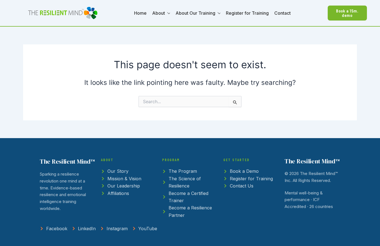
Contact (282, 13)
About (158, 13)
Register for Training (247, 13)
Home (140, 13)
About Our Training (195, 13)
